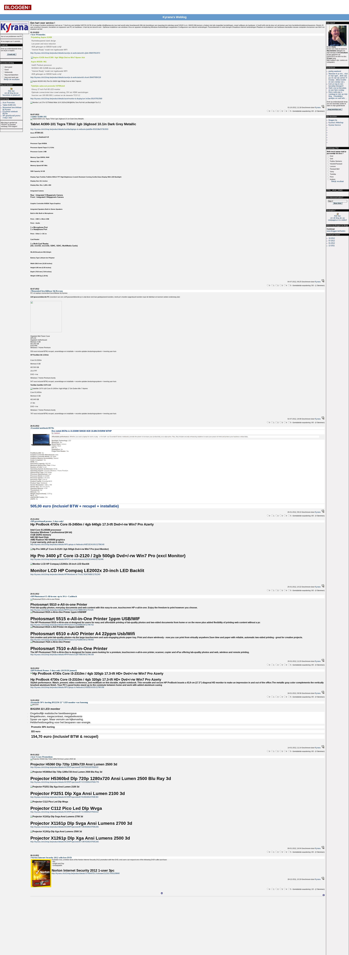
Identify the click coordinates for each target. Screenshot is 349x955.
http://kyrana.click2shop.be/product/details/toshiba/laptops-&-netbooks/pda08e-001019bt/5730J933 (69, 129)
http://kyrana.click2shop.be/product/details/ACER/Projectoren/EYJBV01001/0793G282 (64, 842)
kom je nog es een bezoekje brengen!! (336, 85)
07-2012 (332, 241)
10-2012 (332, 238)
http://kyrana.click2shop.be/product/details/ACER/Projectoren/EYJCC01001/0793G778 (64, 782)
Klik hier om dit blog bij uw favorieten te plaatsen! (11, 93)
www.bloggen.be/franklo (336, 231)
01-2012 (332, 243)
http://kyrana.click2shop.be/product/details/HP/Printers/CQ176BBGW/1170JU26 (61, 610)
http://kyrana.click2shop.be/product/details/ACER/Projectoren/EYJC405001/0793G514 (64, 812)
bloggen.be (333, 120)
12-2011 (332, 246)
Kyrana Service (335, 125)
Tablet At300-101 (9, 105)
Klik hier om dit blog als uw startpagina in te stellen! (337, 218)
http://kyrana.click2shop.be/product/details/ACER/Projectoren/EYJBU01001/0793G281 (64, 827)
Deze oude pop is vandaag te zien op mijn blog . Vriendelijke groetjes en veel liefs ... (338, 95)
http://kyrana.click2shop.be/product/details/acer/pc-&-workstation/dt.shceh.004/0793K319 (65, 77)
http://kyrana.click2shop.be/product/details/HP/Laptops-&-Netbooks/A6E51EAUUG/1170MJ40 (67, 544)
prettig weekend (335, 71)
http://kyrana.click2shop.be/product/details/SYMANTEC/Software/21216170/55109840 (86, 873)
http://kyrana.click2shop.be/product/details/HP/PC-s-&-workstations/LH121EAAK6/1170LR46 (66, 559)
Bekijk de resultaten (11, 79)
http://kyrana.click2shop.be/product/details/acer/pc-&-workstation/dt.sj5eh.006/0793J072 (65, 53)
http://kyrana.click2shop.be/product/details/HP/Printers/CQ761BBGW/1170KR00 (62, 640)
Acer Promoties (9, 103)
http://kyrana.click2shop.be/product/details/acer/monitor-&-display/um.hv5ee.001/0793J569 (66, 99)
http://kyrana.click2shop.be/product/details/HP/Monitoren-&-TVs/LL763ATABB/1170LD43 (65, 574)
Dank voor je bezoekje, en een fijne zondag (338, 89)
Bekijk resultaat (337, 181)
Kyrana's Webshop (336, 123)
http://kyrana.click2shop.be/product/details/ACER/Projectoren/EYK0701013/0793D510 (64, 767)
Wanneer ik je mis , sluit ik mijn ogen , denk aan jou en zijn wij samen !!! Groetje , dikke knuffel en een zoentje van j (338, 78)
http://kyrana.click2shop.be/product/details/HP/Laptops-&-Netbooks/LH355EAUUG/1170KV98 (67, 687)
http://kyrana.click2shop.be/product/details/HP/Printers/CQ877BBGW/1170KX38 (62, 655)
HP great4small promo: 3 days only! (12, 117)
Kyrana (318, 107)
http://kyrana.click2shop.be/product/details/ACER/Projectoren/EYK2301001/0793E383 (64, 797)
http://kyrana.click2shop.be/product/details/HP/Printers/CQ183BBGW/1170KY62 (62, 625)
